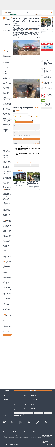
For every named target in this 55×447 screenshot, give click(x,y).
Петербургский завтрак (46, 10)
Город (15, 404)
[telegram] (17, 415)
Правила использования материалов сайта (47, 436)
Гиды (15, 403)
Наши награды (43, 442)
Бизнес (15, 396)
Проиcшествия (26, 399)
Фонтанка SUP (5, 10)
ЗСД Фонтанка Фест (40, 10)
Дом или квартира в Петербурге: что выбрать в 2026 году (19, 182)
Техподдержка (5, 396)
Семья (18, 113)
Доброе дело (16, 405)
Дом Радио (32, 404)
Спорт (24, 400)
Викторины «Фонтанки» (17, 400)
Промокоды (46, 92)
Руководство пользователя (45, 441)
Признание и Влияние (28, 10)
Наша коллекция (33, 400)
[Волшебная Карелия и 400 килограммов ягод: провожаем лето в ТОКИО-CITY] (33, 176)
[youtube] (21, 415)
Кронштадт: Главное (33, 405)
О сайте (4, 394)
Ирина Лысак (18, 110)
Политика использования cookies (46, 437)
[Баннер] (13, 14)
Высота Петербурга (33, 408)
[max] (15, 415)
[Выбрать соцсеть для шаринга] (39, 25)
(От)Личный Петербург (34, 399)
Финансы (25, 405)
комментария (17, 25)
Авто (15, 394)
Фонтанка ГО (15, 10)
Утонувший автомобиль (24, 113)
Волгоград (15, 113)
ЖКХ (14, 408)
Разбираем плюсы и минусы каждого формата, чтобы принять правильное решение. (19, 185)
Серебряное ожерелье (21, 10)
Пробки (27, 12)
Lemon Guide (34, 10)
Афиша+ (15, 395)
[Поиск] (48, 12)
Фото (24, 409)
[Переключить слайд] (15, 88)
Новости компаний (17, 170)
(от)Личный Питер (10, 10)
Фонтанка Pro (33, 394)
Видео (15, 399)
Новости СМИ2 (15, 168)
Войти (16, 143)
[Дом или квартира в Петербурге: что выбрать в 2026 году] (19, 176)
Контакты (4, 395)
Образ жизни (25, 394)
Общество (25, 395)
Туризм (25, 404)
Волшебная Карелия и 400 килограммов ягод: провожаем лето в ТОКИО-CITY (32, 183)
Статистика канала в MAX (6, 403)
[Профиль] (52, 12)
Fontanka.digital (33, 403)
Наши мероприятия (5, 399)
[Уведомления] (50, 12)
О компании (4, 400)
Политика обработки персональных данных (47, 435)
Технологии (25, 403)
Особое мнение (26, 396)
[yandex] (23, 415)
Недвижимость (16, 409)
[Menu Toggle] (3, 12)
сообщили (31, 29)
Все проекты (32, 409)
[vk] (19, 415)
